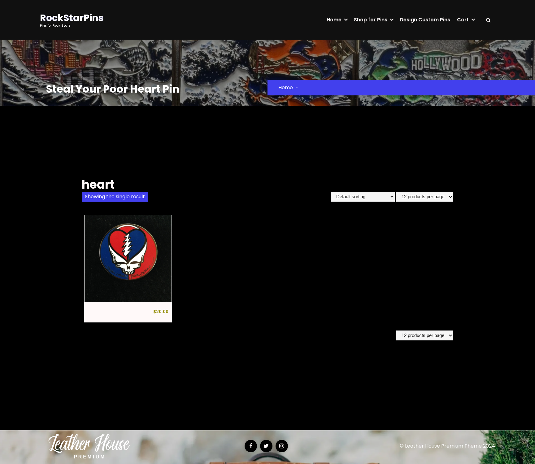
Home (334, 19)
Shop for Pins (370, 19)
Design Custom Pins (425, 19)
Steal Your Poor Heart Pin (119, 312)
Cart (463, 19)
